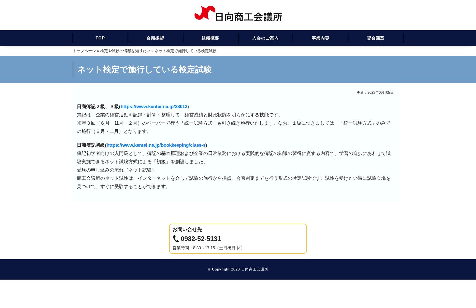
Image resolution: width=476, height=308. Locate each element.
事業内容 (320, 38)
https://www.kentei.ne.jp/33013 (154, 106)
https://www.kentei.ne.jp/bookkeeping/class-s (156, 145)
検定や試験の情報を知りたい (125, 51)
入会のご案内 (265, 38)
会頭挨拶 (155, 38)
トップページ (84, 51)
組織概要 (210, 38)
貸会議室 (376, 38)
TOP (100, 38)
